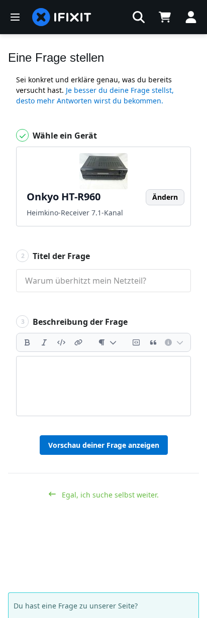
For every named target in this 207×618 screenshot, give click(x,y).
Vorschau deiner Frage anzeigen (103, 445)
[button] (139, 17)
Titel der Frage (55, 256)
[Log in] (191, 17)
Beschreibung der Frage (74, 321)
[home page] (61, 17)
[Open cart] (165, 17)
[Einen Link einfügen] (78, 342)
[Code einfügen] (61, 342)
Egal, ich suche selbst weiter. (109, 495)
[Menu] (15, 17)
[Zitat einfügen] (153, 342)
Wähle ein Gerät (64, 135)
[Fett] (27, 342)
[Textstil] (107, 342)
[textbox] (103, 386)
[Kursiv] (44, 342)
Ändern (165, 197)
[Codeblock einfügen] (136, 342)
